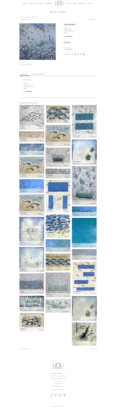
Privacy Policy (60, 389)
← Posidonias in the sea (24, 19)
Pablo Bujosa (69, 36)
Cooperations (48, 3)
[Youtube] (60, 395)
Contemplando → (93, 19)
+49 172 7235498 (58, 383)
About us (25, 3)
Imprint (53, 389)
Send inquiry (67, 42)
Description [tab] (24, 74)
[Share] (64, 54)
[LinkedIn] (56, 395)
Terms (56, 389)
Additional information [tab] (38, 74)
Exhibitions (82, 3)
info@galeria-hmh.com (58, 386)
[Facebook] (51, 395)
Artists (32, 3)
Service (75, 3)
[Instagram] (64, 395)
